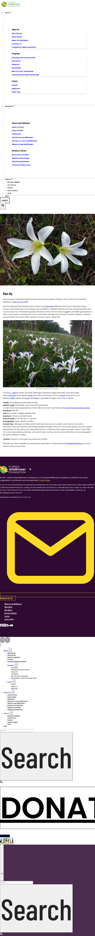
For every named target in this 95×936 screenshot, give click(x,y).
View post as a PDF (20, 302)
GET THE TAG (5, 836)
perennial (49, 306)
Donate (10, 188)
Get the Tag (11, 185)
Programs (10, 665)
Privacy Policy (44, 480)
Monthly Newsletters (20, 161)
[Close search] (2, 863)
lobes (30, 395)
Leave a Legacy (12, 190)
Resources (7, 692)
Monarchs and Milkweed (22, 137)
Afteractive (26, 497)
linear (36, 398)
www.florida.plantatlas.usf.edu (77, 408)
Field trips (14, 689)
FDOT (7, 196)
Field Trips (16, 92)
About (6, 651)
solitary (15, 393)
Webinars (16, 88)
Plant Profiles (17, 130)
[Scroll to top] (2, 640)
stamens (12, 395)
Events (15, 85)
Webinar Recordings (20, 158)
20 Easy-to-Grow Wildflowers (24, 141)
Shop (9, 193)
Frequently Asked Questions (24, 47)
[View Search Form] (3, 205)
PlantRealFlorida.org (75, 443)
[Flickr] (9, 626)
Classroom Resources (21, 165)
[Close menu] (0, 644)
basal (27, 398)
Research (16, 64)
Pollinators (16, 134)
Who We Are (17, 33)
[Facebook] (1, 626)
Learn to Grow (18, 127)
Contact (7, 616)
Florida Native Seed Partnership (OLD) (24, 678)
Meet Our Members (20, 40)
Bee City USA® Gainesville (22, 71)
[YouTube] (11, 626)
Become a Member (13, 182)
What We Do (17, 37)
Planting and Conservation (23, 57)
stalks (12, 398)
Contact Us (17, 44)
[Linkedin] (7, 626)
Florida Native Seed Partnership (25, 75)
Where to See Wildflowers (22, 144)
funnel (62, 395)
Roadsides (16, 68)
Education (16, 61)
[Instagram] (4, 626)
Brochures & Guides (20, 154)
